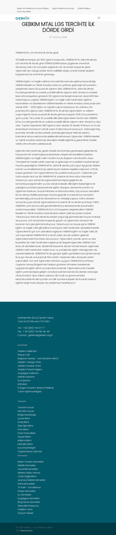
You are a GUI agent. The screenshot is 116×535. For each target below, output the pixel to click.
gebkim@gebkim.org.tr (40, 335)
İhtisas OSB (24, 354)
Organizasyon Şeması (30, 451)
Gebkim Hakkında (27, 351)
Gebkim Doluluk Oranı (29, 365)
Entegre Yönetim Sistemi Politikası (36, 387)
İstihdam (22, 384)
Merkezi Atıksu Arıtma (29, 472)
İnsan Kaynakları (24, 11)
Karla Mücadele (26, 483)
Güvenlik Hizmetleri (28, 469)
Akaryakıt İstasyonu (28, 505)
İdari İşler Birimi (25, 425)
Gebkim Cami (25, 509)
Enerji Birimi (23, 422)
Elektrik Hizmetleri (27, 465)
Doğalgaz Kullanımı (28, 373)
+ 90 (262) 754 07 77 (33, 327)
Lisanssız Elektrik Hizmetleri (31, 480)
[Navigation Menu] (98, 18)
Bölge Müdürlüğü (27, 414)
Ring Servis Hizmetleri (29, 502)
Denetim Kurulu (26, 411)
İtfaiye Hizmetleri (27, 491)
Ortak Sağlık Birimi (27, 476)
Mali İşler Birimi (25, 444)
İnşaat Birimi (24, 436)
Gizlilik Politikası (84, 8)
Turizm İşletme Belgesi (29, 391)
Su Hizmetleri (24, 494)
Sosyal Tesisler (25, 513)
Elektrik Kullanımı (26, 376)
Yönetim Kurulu (26, 407)
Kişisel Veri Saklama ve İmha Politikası (33, 8)
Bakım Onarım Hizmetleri (31, 461)
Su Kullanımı (24, 380)
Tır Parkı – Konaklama (29, 487)
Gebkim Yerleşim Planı (29, 362)
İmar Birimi (23, 429)
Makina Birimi (24, 440)
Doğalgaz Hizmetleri (28, 498)
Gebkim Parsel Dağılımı (30, 369)
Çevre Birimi (24, 418)
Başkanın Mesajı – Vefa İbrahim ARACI (38, 358)
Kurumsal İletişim (27, 447)
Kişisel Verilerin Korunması (63, 8)
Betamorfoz (27, 530)
